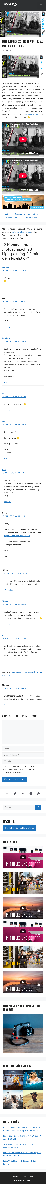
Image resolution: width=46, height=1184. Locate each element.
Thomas (5, 601)
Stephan (6, 338)
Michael (5, 267)
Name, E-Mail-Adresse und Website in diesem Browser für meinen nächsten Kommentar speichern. (21, 769)
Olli (3, 393)
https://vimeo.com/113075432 (17, 536)
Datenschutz (28, 1176)
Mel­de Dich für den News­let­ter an (19, 828)
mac (4, 421)
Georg (5, 470)
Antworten (7, 287)
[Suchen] (38, 807)
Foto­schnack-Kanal (32, 114)
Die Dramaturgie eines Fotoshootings (21, 217)
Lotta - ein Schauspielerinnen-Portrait (21, 214)
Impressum (17, 1176)
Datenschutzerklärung (21, 232)
